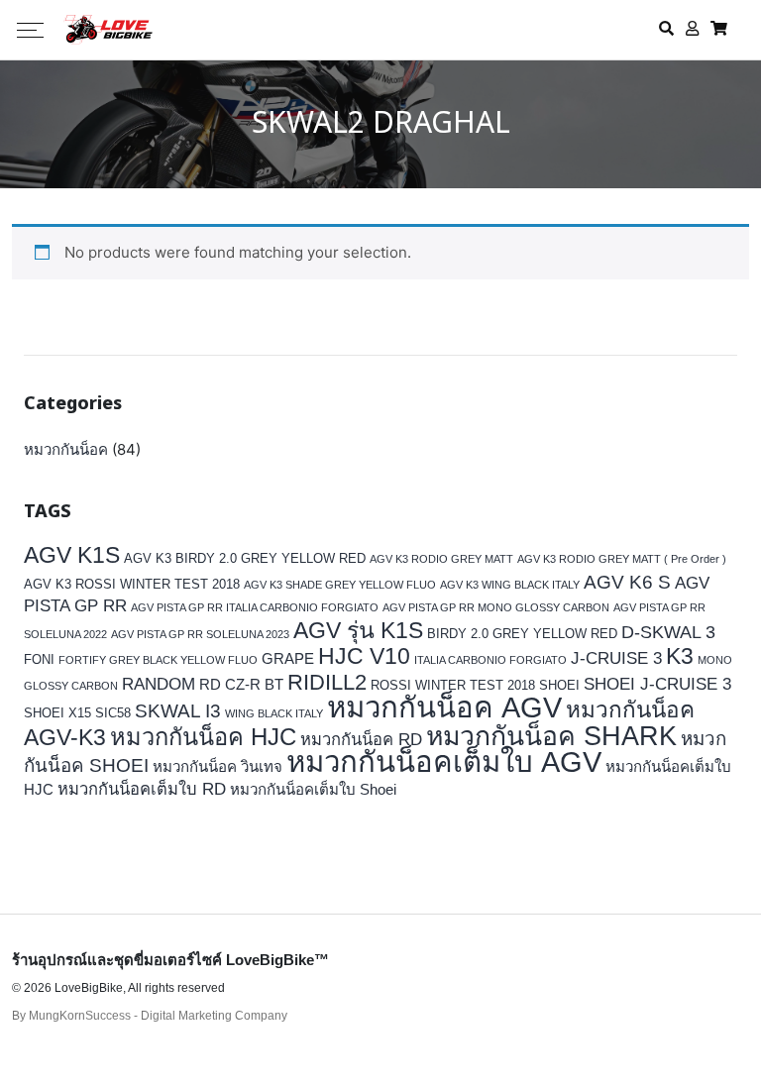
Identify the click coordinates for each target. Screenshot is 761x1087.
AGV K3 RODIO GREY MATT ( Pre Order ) (621, 559)
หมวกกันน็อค (66, 449)
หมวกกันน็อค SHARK (551, 736)
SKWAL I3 (178, 710)
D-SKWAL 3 (668, 632)
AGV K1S (72, 555)
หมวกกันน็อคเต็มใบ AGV (443, 761)
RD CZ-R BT (241, 684)
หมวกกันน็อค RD (361, 739)
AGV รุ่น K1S (358, 630)
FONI (39, 659)
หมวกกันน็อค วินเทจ (217, 766)
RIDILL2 (327, 682)
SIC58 (113, 713)
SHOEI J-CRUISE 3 (657, 684)
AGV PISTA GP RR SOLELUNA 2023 (200, 634)
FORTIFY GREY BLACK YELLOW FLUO (158, 660)
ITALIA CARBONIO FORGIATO (490, 660)
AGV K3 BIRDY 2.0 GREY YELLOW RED (245, 558)
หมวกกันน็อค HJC (203, 737)
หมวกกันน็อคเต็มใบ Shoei (313, 789)
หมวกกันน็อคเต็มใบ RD (141, 789)
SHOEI (559, 685)
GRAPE (288, 658)
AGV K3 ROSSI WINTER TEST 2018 (132, 584)
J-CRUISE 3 (616, 658)
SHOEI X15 (57, 713)
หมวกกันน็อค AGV (444, 707)
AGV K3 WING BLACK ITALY (510, 585)
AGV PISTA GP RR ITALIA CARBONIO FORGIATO (255, 607)
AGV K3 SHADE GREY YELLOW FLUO (340, 585)
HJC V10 (364, 656)
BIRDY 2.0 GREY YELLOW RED (522, 633)
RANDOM (158, 684)
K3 (680, 656)
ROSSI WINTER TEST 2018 (453, 685)
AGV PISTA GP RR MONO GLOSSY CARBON (495, 607)
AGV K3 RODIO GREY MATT (441, 559)
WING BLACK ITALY (274, 713)
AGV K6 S (627, 582)
